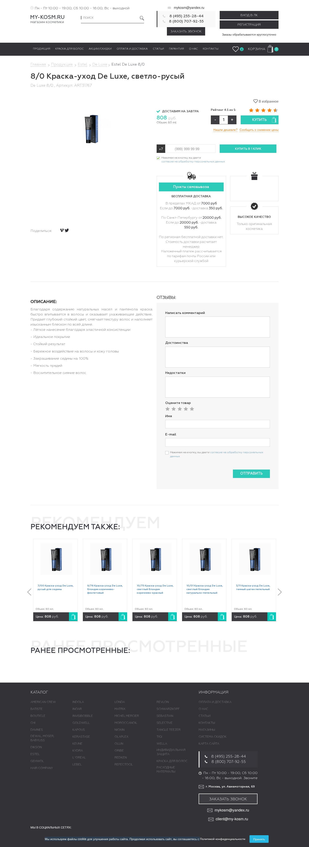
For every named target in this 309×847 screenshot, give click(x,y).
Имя (168, 416)
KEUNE (77, 743)
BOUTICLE (37, 716)
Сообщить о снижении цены (259, 129)
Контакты (207, 722)
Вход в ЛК (249, 15)
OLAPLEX (121, 736)
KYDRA (78, 750)
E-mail (170, 434)
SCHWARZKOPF (168, 709)
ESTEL (35, 754)
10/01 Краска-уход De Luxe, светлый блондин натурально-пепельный (204, 589)
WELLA (162, 743)
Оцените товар (178, 403)
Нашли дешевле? (225, 129)
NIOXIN (119, 729)
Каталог (39, 692)
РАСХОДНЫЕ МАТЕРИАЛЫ (166, 769)
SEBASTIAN (165, 716)
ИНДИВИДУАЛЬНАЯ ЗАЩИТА (171, 752)
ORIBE (119, 750)
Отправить (251, 473)
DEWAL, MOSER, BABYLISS (42, 738)
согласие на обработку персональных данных (193, 161)
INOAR (77, 709)
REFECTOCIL (124, 764)
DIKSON (36, 747)
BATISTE (36, 709)
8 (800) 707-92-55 (186, 21)
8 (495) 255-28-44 (186, 16)
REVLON (163, 702)
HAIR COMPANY (41, 768)
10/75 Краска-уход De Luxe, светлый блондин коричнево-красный (155, 589)
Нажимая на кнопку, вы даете (193, 159)
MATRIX (120, 709)
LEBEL (77, 764)
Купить (259, 120)
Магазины (207, 729)
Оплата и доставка (215, 702)
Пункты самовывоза (191, 187)
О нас (203, 709)
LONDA (120, 702)
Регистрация (249, 24)
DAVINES (36, 729)
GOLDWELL (81, 722)
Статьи (204, 716)
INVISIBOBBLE (83, 716)
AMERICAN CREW (43, 702)
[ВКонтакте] (62, 230)
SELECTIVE (165, 722)
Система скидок (213, 736)
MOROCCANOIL (126, 722)
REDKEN (121, 757)
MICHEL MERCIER (127, 716)
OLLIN (119, 743)
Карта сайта (209, 743)
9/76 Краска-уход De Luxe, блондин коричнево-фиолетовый (105, 589)
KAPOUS (79, 729)
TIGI (159, 736)
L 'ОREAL (79, 757)
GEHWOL (37, 761)
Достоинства (176, 343)
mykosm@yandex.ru (189, 7)
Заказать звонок (186, 31)
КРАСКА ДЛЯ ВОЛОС (172, 761)
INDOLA (78, 702)
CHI (32, 722)
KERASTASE (81, 736)
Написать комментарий (185, 313)
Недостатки (175, 373)
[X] (67, 230)
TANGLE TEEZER (169, 729)
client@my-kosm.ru (232, 818)
